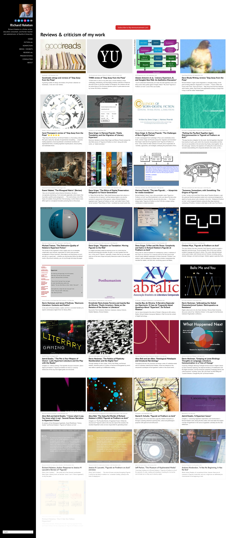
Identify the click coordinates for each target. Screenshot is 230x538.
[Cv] (31, 21)
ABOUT (30, 62)
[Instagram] (25, 21)
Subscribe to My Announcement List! (133, 27)
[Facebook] (15, 21)
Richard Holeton (21, 25)
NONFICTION (28, 46)
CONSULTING (28, 59)
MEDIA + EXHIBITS (26, 49)
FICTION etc (28, 42)
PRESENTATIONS (26, 56)
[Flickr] (28, 21)
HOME (30, 39)
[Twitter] (18, 21)
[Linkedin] (22, 21)
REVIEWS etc (28, 52)
